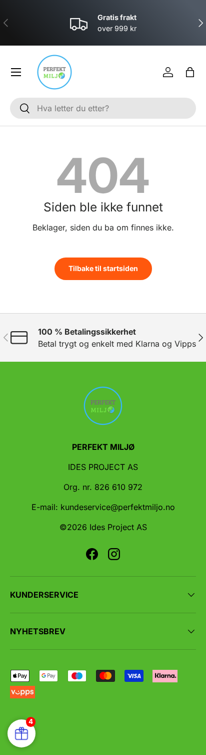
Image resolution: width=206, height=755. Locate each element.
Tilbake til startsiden (103, 268)
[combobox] (103, 108)
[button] (190, 72)
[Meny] (16, 72)
